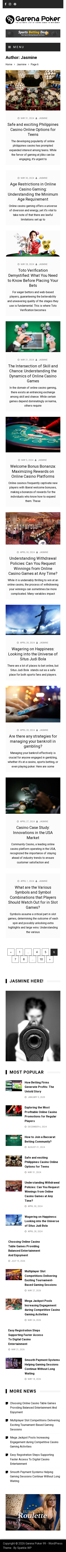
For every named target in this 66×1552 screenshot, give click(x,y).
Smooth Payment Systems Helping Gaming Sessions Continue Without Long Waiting (35, 1476)
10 (41, 959)
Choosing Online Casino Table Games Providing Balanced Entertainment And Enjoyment (33, 1408)
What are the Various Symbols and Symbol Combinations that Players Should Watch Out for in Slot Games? (33, 897)
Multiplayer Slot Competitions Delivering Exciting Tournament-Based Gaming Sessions (35, 1425)
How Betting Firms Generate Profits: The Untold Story (39, 1087)
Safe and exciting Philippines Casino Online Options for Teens (32, 129)
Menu (18, 47)
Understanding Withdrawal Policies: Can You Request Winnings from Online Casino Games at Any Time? (42, 1191)
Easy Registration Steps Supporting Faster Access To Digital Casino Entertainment (32, 1459)
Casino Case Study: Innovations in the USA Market (33, 832)
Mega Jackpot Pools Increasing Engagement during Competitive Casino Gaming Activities (34, 1442)
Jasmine (43, 118)
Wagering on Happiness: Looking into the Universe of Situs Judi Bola (33, 654)
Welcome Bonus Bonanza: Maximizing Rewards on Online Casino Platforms (33, 471)
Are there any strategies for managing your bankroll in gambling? (33, 741)
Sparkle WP (24, 1548)
